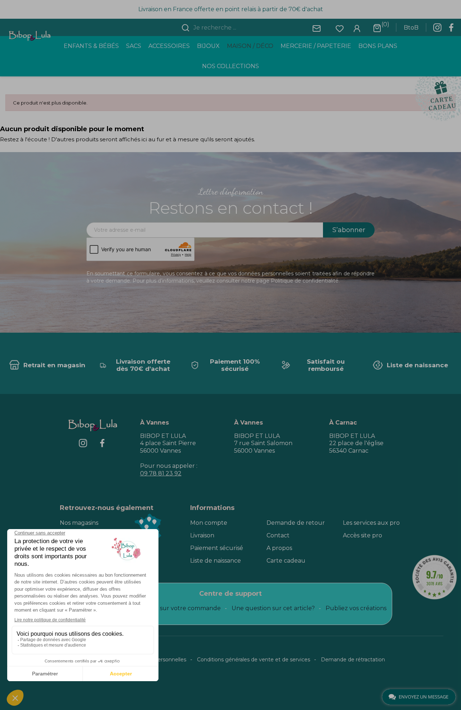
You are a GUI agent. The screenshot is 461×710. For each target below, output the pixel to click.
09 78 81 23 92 (161, 473)
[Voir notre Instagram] (437, 29)
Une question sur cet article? (273, 608)
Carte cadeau (286, 560)
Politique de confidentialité (305, 281)
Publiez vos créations (356, 608)
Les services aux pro (371, 522)
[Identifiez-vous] (357, 28)
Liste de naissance (215, 560)
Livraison (202, 535)
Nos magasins (79, 522)
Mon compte (208, 522)
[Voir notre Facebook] (451, 29)
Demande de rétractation (353, 659)
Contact (278, 535)
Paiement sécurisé (216, 548)
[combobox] (235, 28)
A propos (279, 548)
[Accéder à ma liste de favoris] (339, 28)
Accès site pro (362, 535)
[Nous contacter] (316, 28)
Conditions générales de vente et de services (253, 659)
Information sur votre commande (172, 608)
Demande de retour (296, 522)
